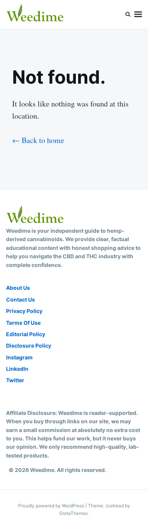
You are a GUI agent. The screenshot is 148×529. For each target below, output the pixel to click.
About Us (18, 287)
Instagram (19, 357)
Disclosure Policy (28, 345)
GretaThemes (73, 513)
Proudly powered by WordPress (51, 505)
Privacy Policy (24, 311)
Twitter (15, 380)
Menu (138, 14)
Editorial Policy (25, 334)
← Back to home (38, 140)
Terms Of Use (23, 322)
